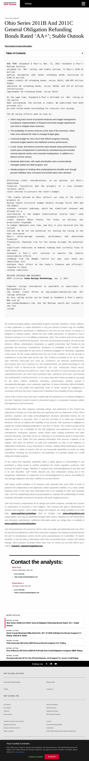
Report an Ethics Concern (12, 728)
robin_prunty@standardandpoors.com (26, 577)
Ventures (6, 711)
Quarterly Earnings (52, 711)
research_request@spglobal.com (27, 546)
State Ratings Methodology (38, 278)
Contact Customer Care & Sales (14, 721)
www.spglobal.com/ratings (23, 513)
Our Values (7, 704)
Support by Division (10, 724)
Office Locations (9, 731)
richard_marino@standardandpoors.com (26, 593)
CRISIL (6, 689)
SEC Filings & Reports (53, 714)
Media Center (50, 682)
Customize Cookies (36, 757)
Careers (48, 721)
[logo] (10, 3)
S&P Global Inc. (12, 696)
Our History (7, 708)
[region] (44, 750)
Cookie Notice (19, 752)
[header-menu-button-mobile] (83, 3)
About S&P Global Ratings (12, 682)
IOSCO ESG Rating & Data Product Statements (61, 731)
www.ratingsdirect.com (73, 513)
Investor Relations (52, 704)
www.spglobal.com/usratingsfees (20, 523)
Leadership (50, 728)
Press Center (8, 714)
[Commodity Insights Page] (46, 663)
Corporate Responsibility (54, 724)
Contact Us (49, 689)
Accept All (51, 757)
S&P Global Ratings (14, 673)
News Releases (51, 708)
